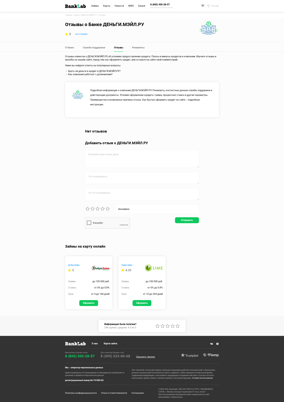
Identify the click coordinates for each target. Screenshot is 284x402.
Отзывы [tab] (118, 47)
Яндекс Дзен (217, 343)
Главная (68, 15)
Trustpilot (189, 355)
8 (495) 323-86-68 (115, 356)
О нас (95, 343)
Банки (141, 5)
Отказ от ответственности (114, 393)
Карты (106, 5)
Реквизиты (138, 47)
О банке (69, 47)
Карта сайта (110, 343)
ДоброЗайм (73, 265)
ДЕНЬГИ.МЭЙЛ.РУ (89, 15)
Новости (119, 5)
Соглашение (137, 393)
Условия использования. (202, 378)
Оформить (89, 303)
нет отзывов (81, 34)
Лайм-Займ (126, 265)
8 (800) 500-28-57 (80, 356)
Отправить (187, 220)
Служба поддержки (94, 47)
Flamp (211, 355)
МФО (131, 5)
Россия (215, 5)
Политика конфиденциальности (81, 393)
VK (211, 343)
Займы (95, 5)
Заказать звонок (145, 357)
